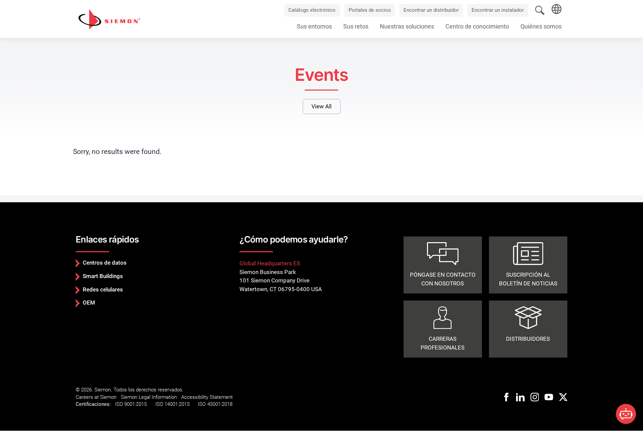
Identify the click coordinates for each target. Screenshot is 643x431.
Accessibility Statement (207, 397)
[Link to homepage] (109, 18)
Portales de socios (370, 10)
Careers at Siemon (96, 397)
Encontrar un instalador (498, 10)
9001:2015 (135, 404)
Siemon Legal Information (149, 397)
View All (321, 106)
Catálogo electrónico (312, 10)
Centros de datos (105, 262)
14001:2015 (177, 404)
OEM (89, 302)
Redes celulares (103, 289)
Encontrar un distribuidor (431, 10)
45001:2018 (219, 404)
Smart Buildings (103, 276)
